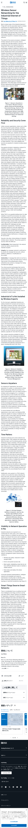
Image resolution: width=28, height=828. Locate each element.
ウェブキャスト (17, 709)
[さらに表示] (5, 668)
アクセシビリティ (5, 800)
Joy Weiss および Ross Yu (10, 21)
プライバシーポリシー (6, 805)
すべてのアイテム (5, 709)
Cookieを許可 (14, 825)
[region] (14, 818)
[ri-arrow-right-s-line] (17, 738)
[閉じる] (26, 809)
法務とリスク (4, 794)
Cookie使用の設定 (14, 821)
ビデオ (11, 709)
